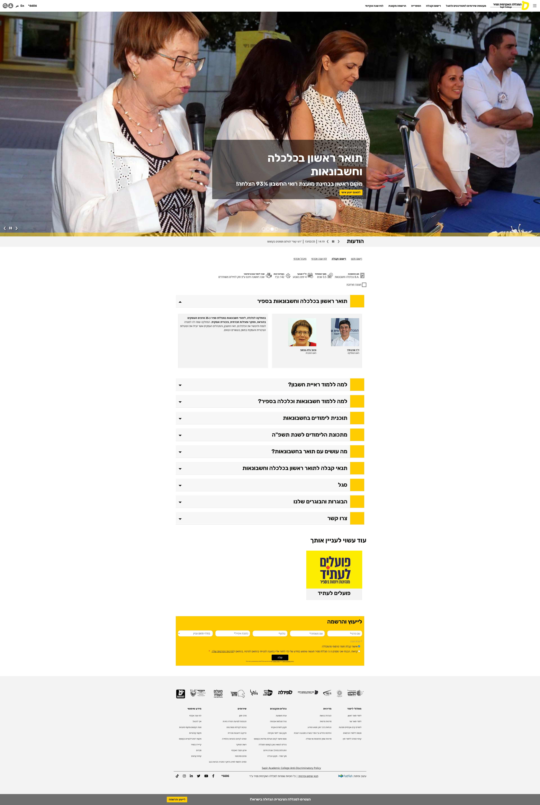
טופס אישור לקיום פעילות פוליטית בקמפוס (270, 738)
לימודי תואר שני (355, 721)
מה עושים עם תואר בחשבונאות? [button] (309, 451)
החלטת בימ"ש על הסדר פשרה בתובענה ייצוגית (312, 733)
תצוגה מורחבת (353, 284)
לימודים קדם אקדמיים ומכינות (350, 727)
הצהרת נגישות (325, 715)
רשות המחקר (241, 744)
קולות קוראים (196, 756)
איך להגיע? (197, 721)
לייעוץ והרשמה (352, 192)
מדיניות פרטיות (325, 721)
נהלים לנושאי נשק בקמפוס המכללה (273, 744)
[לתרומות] (180, 695)
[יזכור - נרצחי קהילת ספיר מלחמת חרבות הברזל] (198, 694)
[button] (535, 6)
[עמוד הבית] (509, 5)
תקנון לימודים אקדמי (279, 727)
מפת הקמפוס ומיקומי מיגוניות (190, 727)
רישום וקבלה (433, 5)
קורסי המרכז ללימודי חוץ (352, 738)
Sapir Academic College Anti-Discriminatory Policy (291, 768)
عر (17, 5)
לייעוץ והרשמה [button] (177, 799)
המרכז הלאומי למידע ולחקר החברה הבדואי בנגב (228, 761)
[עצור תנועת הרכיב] (10, 228)
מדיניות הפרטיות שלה (223, 651)
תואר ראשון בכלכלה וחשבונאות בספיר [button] (302, 301)
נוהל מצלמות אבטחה (278, 721)
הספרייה (416, 5)
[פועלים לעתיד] (218, 695)
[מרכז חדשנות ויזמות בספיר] (327, 694)
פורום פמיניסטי (241, 756)
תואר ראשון (343, 147)
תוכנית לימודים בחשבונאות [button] (315, 418)
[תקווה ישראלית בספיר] (339, 695)
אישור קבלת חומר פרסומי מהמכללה (339, 646)
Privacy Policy (276, 661)
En (22, 5)
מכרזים (198, 750)
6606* (32, 5)
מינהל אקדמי (299, 258)
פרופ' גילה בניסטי (308, 349)
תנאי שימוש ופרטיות (308, 776)
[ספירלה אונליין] (285, 693)
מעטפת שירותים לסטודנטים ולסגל (466, 5)
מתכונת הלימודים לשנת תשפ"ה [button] (309, 434)
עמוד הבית (358, 147)
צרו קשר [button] (337, 518)
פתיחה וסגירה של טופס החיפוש (5, 5)
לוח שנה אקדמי (374, 5)
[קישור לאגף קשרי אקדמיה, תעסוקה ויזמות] (308, 694)
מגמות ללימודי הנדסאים (352, 733)
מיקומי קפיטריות (195, 733)
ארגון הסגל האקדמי (239, 750)
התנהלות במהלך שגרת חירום (275, 750)
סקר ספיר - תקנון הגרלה (277, 756)
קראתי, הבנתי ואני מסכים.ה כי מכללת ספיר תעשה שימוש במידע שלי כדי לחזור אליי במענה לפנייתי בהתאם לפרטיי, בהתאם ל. (284, 651)
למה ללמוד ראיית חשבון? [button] (317, 384)
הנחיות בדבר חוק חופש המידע (319, 727)
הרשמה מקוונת (397, 5)
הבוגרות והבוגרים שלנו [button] (320, 501)
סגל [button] (342, 485)
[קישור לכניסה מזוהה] (10, 5)
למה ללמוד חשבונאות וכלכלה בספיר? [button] (302, 401)
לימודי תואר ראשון (354, 715)
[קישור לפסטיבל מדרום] (237, 695)
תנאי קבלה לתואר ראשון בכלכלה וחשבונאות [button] (294, 468)
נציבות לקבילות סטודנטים (237, 727)
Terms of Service (286, 661)
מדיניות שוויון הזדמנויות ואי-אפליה (318, 738)
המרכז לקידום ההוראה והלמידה (234, 738)
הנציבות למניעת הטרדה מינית (235, 721)
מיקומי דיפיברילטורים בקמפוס (190, 738)
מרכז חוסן (243, 715)
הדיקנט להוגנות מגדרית (237, 733)
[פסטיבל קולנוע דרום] (355, 694)
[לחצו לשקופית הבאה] (16, 228)
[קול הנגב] (268, 694)
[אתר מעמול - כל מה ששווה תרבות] (254, 694)
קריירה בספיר (196, 744)
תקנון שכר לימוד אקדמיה (277, 733)
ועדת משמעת (281, 715)
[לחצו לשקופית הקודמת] (5, 228)
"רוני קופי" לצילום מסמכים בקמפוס (284, 241)
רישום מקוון (356, 258)
